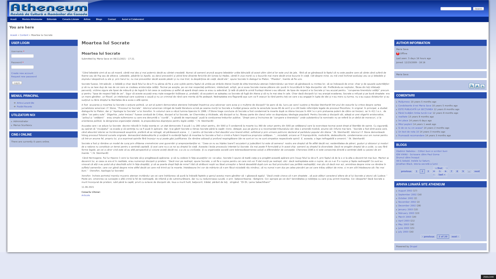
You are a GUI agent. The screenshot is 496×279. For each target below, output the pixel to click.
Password (17, 62)
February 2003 (406, 213)
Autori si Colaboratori (133, 19)
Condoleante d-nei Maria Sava (414, 105)
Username (17, 51)
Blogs (99, 19)
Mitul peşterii (405, 124)
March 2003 (404, 217)
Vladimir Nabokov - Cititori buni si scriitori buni (421, 151)
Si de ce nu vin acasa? (410, 128)
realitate (402, 116)
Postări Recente (24, 106)
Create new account (22, 73)
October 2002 (405, 198)
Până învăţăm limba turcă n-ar (415, 113)
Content (24, 35)
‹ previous (428, 236)
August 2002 (405, 190)
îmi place (403, 120)
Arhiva (87, 19)
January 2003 (405, 209)
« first (438, 168)
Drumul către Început (407, 157)
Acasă (13, 19)
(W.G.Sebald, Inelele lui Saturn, (413, 161)
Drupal (413, 246)
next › (455, 236)
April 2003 (404, 221)
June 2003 (403, 228)
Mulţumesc (404, 102)
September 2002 (407, 194)
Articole (86, 195)
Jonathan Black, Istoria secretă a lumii (417, 164)
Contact (112, 19)
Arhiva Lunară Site (25, 102)
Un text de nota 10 (408, 132)
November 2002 (407, 202)
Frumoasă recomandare (411, 135)
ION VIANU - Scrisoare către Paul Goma (417, 154)
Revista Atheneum (30, 20)
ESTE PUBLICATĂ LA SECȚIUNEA (415, 109)
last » (442, 174)
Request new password (24, 76)
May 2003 (403, 224)
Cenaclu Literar (68, 20)
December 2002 (407, 205)
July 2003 (403, 232)
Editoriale (52, 19)
